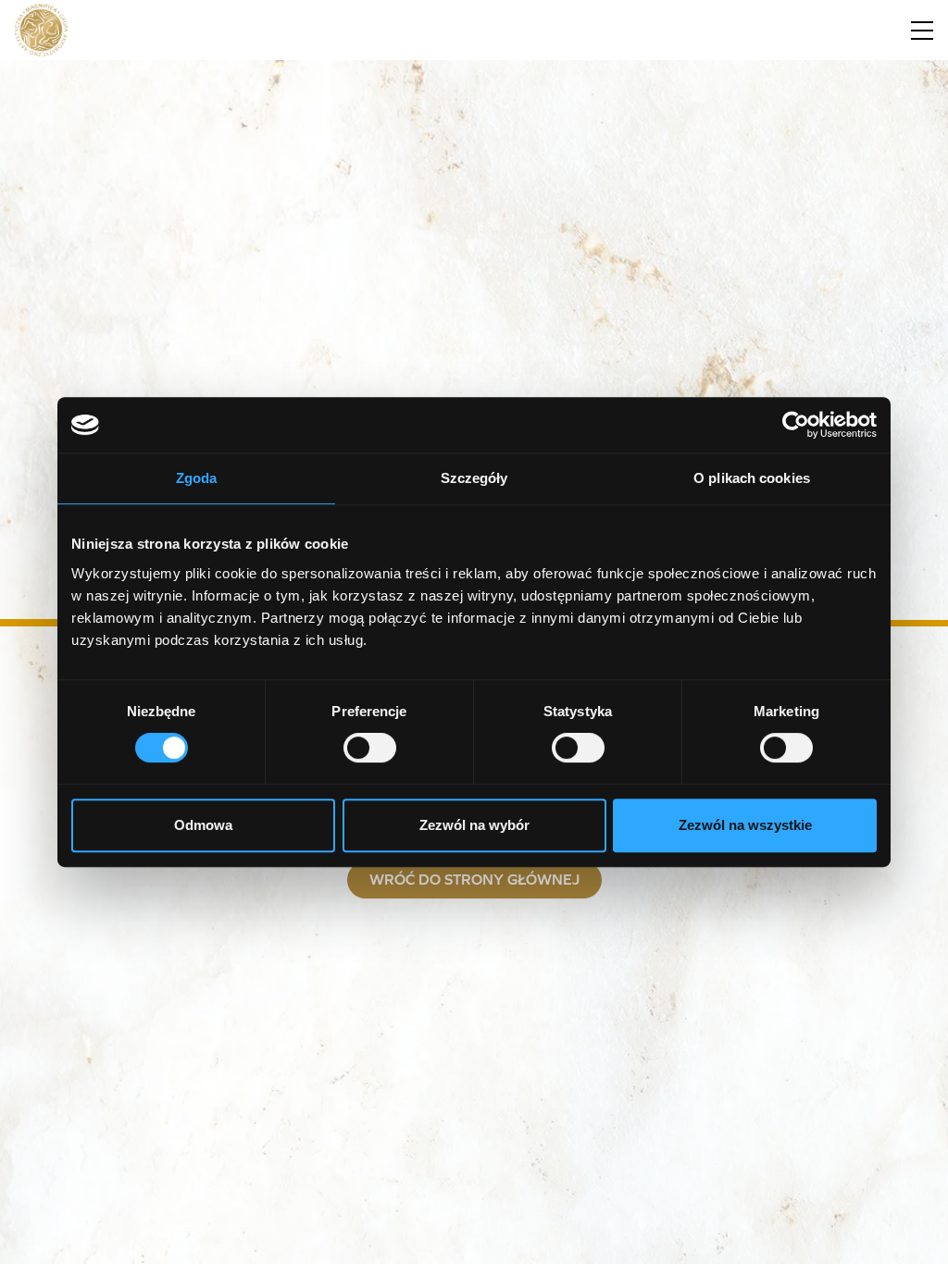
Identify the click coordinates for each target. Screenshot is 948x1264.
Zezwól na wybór (474, 825)
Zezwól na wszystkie (745, 825)
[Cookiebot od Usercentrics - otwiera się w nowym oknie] (796, 425)
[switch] (369, 747)
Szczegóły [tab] (474, 478)
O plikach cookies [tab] (751, 478)
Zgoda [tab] (197, 478)
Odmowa (203, 825)
